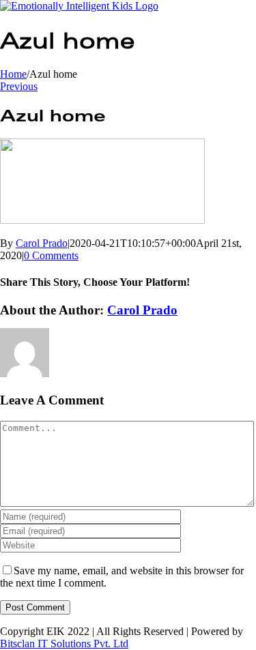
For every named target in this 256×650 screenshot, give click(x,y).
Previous (19, 86)
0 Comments (51, 255)
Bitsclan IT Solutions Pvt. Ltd (64, 643)
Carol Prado (42, 243)
